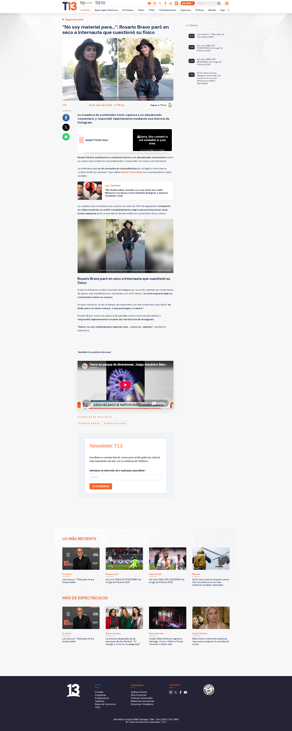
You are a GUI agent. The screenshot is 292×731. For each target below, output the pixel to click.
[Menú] (227, 3)
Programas (100, 695)
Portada (99, 692)
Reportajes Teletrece (106, 10)
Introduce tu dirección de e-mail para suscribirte (117, 470)
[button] (228, 10)
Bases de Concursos (105, 704)
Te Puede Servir (167, 10)
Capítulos (99, 701)
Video (141, 10)
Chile (152, 10)
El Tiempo (128, 10)
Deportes (186, 10)
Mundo (212, 10)
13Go (97, 707)
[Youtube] (185, 693)
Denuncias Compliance (142, 704)
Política (200, 10)
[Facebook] (180, 693)
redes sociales (115, 423)
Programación (102, 698)
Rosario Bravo (89, 423)
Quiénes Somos (139, 692)
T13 (64, 105)
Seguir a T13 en (158, 105)
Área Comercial (138, 695)
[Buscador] (219, 3)
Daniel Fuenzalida (131, 172)
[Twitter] (175, 693)
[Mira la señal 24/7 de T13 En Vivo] (188, 3)
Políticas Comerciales (142, 698)
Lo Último (85, 10)
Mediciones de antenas (142, 701)
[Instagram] (170, 693)
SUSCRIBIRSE (100, 486)
